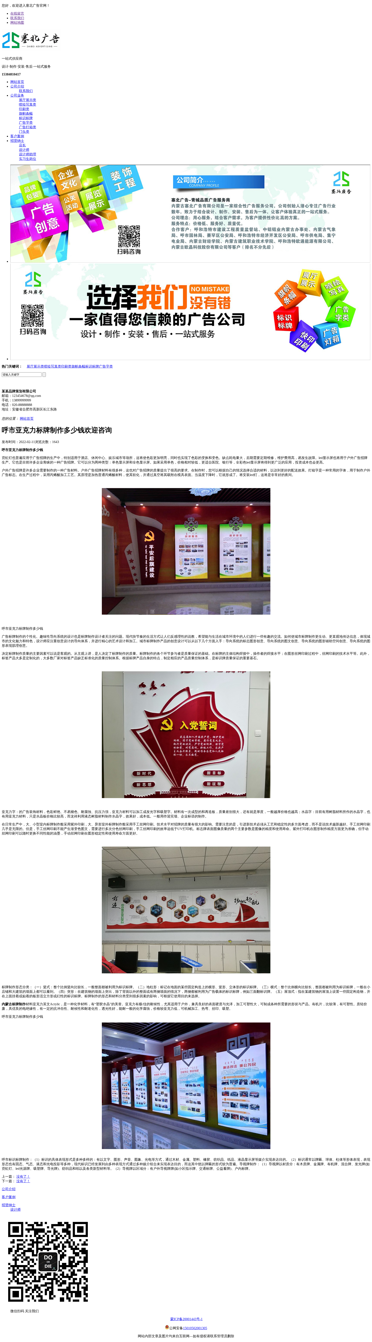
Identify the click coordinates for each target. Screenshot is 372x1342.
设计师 (24, 150)
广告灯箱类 (27, 127)
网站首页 (17, 82)
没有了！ (23, 1176)
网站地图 (17, 22)
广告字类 (26, 122)
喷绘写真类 (27, 104)
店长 (22, 145)
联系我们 (17, 18)
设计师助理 (27, 154)
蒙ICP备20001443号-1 (186, 1319)
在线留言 (17, 13)
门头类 (24, 131)
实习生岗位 (27, 159)
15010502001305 (195, 1328)
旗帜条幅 (26, 113)
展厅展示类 (27, 100)
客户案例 (17, 136)
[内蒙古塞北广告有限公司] (31, 49)
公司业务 (17, 95)
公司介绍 (17, 86)
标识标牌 (26, 118)
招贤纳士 (17, 140)
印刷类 (24, 109)
